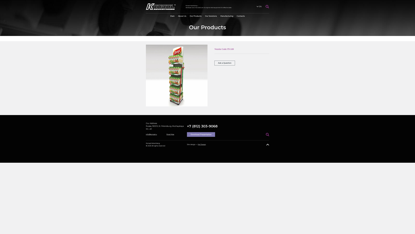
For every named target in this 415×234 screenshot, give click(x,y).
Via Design (202, 144)
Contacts (241, 16)
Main (172, 16)
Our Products (196, 16)
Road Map (170, 134)
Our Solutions (211, 16)
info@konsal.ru (151, 134)
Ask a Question (224, 63)
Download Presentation (201, 134)
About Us (182, 16)
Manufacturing (226, 16)
